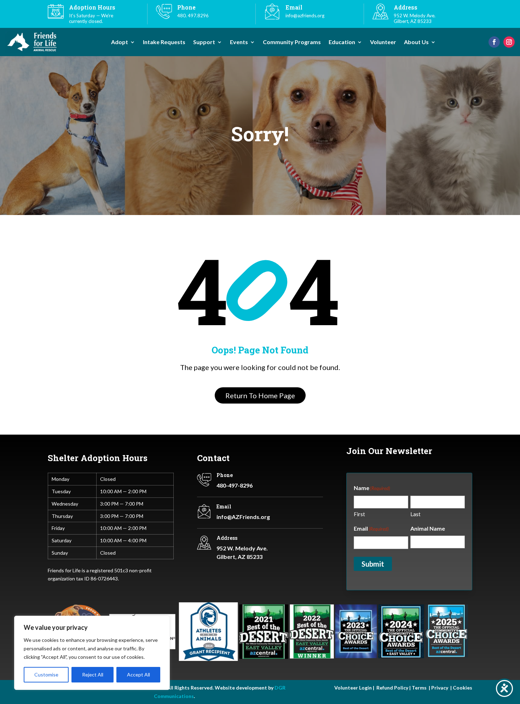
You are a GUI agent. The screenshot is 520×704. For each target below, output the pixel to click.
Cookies (462, 688)
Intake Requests (164, 42)
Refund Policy (391, 688)
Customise (46, 675)
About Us (416, 42)
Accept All (138, 675)
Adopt (119, 42)
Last (415, 514)
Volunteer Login (353, 688)
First (359, 514)
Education (342, 42)
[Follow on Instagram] (509, 42)
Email (223, 506)
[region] (92, 653)
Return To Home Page (260, 395)
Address (405, 7)
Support (204, 42)
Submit (373, 564)
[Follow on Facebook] (494, 42)
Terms (419, 688)
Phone (224, 475)
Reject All (92, 675)
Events (239, 42)
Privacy (439, 688)
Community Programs (292, 42)
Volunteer (383, 42)
